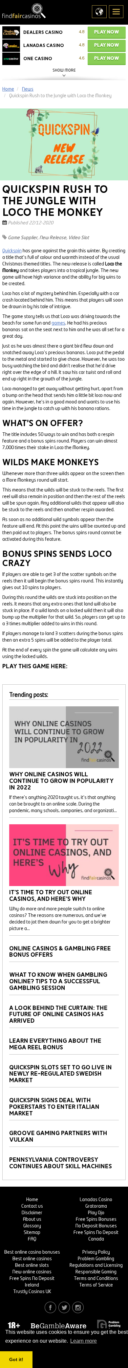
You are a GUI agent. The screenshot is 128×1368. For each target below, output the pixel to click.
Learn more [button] (83, 1341)
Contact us (32, 1206)
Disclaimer (32, 1213)
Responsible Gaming (96, 1272)
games (58, 323)
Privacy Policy (96, 1252)
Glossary (32, 1226)
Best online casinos (32, 1259)
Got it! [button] (16, 1359)
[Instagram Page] (78, 1307)
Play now (106, 32)
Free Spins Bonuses (96, 1219)
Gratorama (96, 1206)
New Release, (53, 238)
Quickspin (12, 251)
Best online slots (32, 1265)
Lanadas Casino (96, 1199)
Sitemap (32, 1232)
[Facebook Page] (50, 1307)
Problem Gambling (96, 1259)
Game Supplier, (23, 238)
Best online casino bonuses (32, 1252)
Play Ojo (96, 1213)
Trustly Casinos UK (32, 1291)
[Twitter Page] (64, 1307)
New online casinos (32, 1272)
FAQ (32, 1239)
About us (32, 1219)
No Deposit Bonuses (96, 1226)
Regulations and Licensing (96, 1265)
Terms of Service (96, 1285)
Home (32, 1199)
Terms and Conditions (96, 1278)
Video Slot (78, 238)
